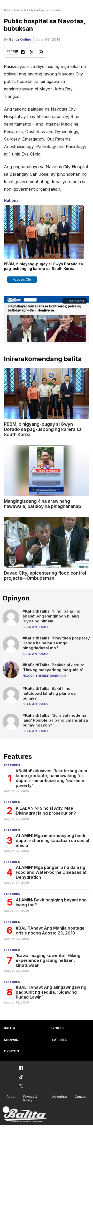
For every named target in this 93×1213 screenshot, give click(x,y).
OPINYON (11, 1051)
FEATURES (58, 1040)
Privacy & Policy (30, 1098)
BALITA (9, 1028)
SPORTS (57, 1028)
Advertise (59, 1097)
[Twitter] (32, 53)
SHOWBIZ (11, 1040)
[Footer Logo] (25, 1114)
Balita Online (20, 39)
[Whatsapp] (41, 53)
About (11, 1097)
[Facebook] (23, 53)
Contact (81, 1097)
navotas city (22, 279)
